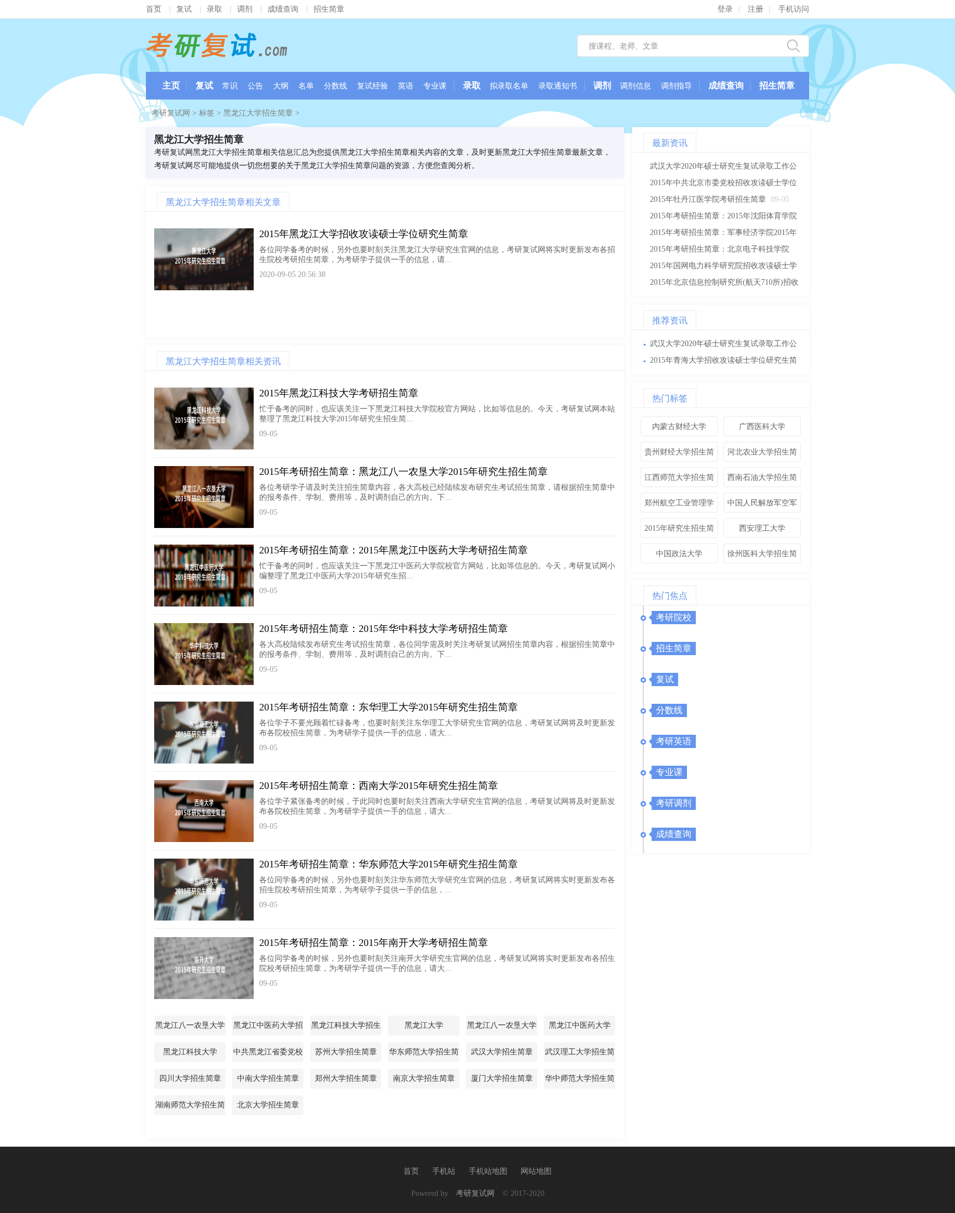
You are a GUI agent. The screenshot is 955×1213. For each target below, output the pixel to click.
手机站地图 (488, 1171)
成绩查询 (282, 9)
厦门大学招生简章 (502, 1078)
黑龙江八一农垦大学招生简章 (190, 1028)
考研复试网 (218, 45)
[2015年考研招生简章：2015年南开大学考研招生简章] (204, 968)
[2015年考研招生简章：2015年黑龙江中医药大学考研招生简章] (204, 575)
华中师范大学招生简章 (580, 1081)
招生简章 (328, 9)
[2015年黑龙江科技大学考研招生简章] (204, 418)
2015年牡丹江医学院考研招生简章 (708, 199)
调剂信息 (635, 86)
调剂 (245, 9)
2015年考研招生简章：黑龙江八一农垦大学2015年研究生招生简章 (403, 471)
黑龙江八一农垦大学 (502, 1025)
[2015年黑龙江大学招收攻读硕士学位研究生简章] (204, 259)
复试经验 (372, 86)
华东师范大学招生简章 (424, 1055)
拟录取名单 (509, 86)
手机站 (443, 1171)
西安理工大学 (762, 528)
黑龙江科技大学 (190, 1052)
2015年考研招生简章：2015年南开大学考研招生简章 (373, 942)
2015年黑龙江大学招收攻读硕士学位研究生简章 (363, 233)
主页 (171, 85)
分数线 (335, 86)
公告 (255, 86)
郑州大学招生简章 (346, 1078)
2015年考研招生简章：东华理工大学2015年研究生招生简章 (388, 707)
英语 (405, 86)
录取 (214, 9)
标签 (206, 113)
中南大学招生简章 (268, 1078)
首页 (153, 9)
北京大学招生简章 (268, 1105)
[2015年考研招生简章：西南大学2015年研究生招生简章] (204, 811)
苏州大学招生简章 (346, 1052)
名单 (306, 86)
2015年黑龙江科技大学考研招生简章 (338, 393)
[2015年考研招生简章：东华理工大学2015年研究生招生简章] (204, 733)
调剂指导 (676, 86)
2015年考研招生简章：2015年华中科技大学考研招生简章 (383, 628)
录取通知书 (557, 86)
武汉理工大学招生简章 (580, 1055)
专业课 (435, 86)
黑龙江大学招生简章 (258, 113)
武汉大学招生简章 (502, 1052)
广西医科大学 (762, 426)
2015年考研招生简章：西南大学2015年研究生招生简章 (378, 785)
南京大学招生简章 (424, 1078)
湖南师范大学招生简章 (190, 1108)
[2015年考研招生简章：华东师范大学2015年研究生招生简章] (204, 890)
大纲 (280, 86)
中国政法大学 (679, 554)
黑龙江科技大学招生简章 (346, 1028)
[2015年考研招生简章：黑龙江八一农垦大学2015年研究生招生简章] (204, 497)
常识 (230, 86)
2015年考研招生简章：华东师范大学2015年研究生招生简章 (388, 864)
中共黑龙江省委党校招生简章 (268, 1055)
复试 (184, 9)
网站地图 (536, 1171)
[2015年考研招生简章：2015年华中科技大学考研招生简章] (204, 654)
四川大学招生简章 (190, 1078)
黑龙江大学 (424, 1025)
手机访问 (793, 9)
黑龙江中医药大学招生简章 (268, 1028)
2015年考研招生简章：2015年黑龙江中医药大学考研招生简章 (393, 550)
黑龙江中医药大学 (580, 1025)
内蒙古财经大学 (679, 426)
